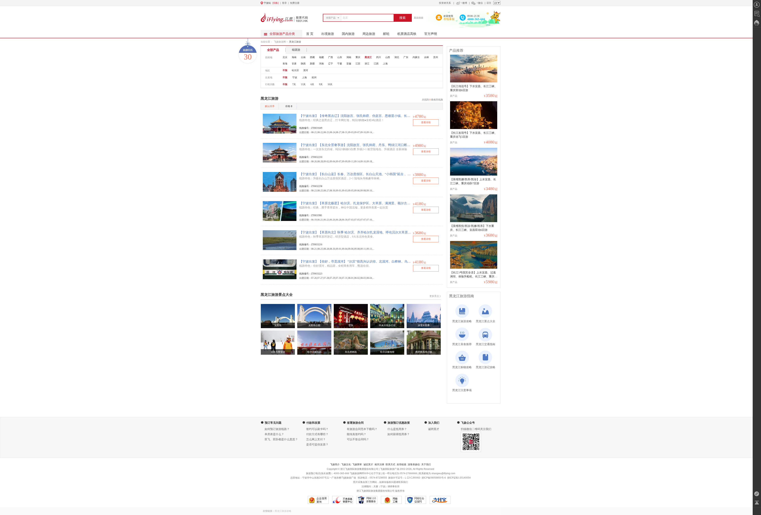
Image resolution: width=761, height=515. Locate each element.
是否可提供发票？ (317, 444)
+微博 (464, 3)
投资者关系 (445, 3)
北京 (285, 57)
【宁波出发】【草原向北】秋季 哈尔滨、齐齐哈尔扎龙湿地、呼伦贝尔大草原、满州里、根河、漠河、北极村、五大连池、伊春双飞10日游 (355, 232)
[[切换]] (370, 3)
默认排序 (269, 106)
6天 (312, 84)
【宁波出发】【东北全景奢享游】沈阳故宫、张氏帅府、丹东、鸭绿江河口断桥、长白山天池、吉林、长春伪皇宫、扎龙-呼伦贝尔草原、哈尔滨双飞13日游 (355, 145)
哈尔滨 (295, 70)
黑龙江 (368, 57)
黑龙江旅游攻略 (462, 321)
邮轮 (386, 33)
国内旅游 (348, 33)
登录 (284, 3)
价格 (287, 106)
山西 (387, 57)
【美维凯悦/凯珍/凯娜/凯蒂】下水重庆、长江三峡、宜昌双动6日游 (472, 228)
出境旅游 (327, 33)
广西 (330, 57)
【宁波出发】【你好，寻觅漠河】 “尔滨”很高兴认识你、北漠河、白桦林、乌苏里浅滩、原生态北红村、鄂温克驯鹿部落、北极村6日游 (355, 261)
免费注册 (294, 3)
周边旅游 (368, 33)
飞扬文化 (346, 464)
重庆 (358, 57)
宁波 (294, 77)
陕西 (303, 63)
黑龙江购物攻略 (462, 367)
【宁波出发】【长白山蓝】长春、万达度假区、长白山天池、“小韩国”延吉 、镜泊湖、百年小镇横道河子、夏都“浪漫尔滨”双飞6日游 (355, 174)
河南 (321, 63)
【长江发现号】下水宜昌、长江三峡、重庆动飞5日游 (473, 134)
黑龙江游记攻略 (485, 367)
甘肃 (294, 63)
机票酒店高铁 (406, 33)
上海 (385, 63)
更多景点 (434, 296)
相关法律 (379, 464)
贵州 (435, 57)
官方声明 (430, 33)
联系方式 (390, 464)
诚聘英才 (433, 429)
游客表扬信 (414, 464)
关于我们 (426, 464)
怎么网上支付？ (316, 439)
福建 (321, 57)
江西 (376, 63)
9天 (321, 84)
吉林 (426, 57)
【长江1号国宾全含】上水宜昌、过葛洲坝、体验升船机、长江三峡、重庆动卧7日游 (473, 275)
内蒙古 (416, 57)
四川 (378, 57)
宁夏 (339, 63)
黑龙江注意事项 (462, 390)
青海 (285, 63)
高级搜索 (418, 17)
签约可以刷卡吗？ (317, 429)
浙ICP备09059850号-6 (434, 477)
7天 (294, 84)
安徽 (348, 63)
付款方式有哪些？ (317, 434)
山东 (339, 57)
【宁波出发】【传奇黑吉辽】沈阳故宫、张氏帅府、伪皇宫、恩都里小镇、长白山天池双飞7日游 (355, 116)
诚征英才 (368, 464)
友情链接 (401, 464)
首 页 (309, 33)
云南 (303, 57)
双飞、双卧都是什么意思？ (281, 439)
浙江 (367, 63)
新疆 (312, 63)
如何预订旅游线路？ (277, 429)
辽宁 (330, 63)
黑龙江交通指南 (485, 344)
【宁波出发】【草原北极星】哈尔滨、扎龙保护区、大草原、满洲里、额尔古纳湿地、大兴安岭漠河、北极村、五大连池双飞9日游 (355, 203)
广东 (405, 57)
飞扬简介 (335, 464)
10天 (330, 84)
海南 (294, 57)
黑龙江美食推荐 (462, 344)
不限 (285, 70)
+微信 (480, 3)
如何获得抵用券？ (398, 434)
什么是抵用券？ (397, 429)
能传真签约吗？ (356, 434)
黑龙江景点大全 (485, 321)
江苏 (358, 63)
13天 (303, 84)
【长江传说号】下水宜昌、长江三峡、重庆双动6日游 (473, 88)
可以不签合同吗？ (358, 439)
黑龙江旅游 (295, 41)
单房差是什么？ (274, 434)
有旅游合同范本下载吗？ (362, 429)
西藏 (312, 57)
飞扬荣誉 (357, 464)
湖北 (396, 57)
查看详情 (426, 122)
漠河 (305, 70)
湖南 (348, 57)
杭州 (314, 77)
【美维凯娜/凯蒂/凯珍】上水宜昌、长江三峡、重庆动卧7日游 (473, 181)
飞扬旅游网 (280, 41)
